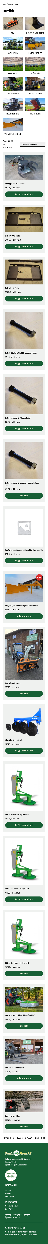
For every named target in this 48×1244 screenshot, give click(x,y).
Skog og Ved (35, 93)
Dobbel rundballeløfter (14, 1068)
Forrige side (8, 1138)
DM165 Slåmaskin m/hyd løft (17, 889)
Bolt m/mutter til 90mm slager (18, 418)
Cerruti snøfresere (12, 683)
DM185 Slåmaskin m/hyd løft (17, 963)
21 (31, 1138)
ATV (12, 33)
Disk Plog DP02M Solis (14, 740)
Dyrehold (13, 53)
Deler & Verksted (35, 33)
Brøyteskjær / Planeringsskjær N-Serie (21, 606)
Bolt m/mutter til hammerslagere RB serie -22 (22, 484)
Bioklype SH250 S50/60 (14, 184)
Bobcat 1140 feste (12, 236)
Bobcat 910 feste (12, 288)
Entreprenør (35, 53)
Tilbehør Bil (12, 114)
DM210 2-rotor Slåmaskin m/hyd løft (20, 1015)
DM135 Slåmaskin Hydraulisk (17, 814)
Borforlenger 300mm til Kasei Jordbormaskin (24, 550)
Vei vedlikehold (12, 134)
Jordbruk (13, 73)
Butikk (10, 4)
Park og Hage (12, 93)
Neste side (40, 1138)
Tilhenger (35, 114)
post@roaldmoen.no (18, 1165)
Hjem (5, 4)
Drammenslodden (12, 1116)
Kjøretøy (35, 73)
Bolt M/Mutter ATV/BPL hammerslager (21, 353)
